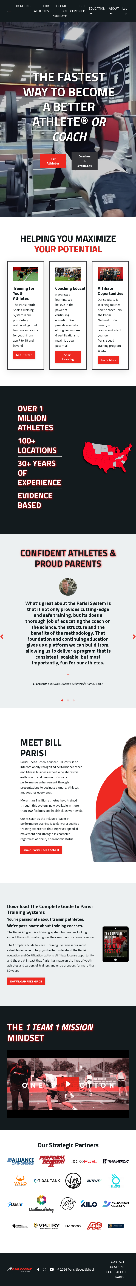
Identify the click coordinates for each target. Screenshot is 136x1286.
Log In (124, 11)
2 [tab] (68, 700)
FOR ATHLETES (41, 8)
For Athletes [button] (53, 161)
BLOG (108, 1272)
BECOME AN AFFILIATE (59, 11)
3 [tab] (73, 700)
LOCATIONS (22, 6)
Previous (2, 636)
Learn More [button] (108, 360)
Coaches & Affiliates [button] (84, 161)
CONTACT (117, 1261)
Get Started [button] (24, 355)
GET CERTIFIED (77, 8)
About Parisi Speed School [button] (41, 850)
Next (134, 636)
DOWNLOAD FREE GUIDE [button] (26, 981)
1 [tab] (62, 700)
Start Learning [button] (68, 357)
